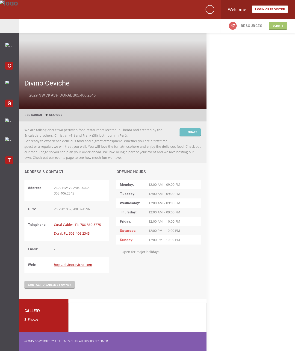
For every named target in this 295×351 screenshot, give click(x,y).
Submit (277, 25)
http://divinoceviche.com (73, 265)
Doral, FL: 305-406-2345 (72, 233)
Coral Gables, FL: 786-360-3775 (77, 224)
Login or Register (270, 9)
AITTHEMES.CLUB (66, 341)
